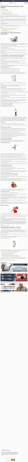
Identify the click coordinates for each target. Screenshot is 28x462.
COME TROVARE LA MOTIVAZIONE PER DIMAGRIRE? (8, 29)
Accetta (13, 459)
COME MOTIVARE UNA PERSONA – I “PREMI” (7, 31)
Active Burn (9, 257)
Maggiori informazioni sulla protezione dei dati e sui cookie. (8, 457)
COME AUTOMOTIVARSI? (4, 30)
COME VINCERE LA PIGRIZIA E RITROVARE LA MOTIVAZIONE (9, 28)
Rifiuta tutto (7, 459)
